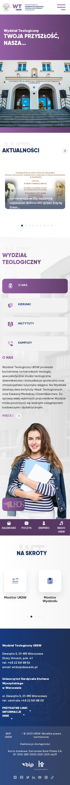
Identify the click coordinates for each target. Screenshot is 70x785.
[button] (18, 226)
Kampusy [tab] (25, 342)
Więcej (35, 151)
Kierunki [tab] (24, 304)
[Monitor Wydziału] (50, 581)
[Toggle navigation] (61, 7)
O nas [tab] (22, 285)
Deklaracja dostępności (35, 744)
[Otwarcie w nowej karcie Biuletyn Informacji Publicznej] (28, 764)
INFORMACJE (11, 712)
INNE (5, 716)
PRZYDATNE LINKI (14, 708)
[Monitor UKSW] (15, 581)
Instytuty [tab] (26, 323)
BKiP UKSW (8, 735)
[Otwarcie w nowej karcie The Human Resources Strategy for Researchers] (41, 765)
